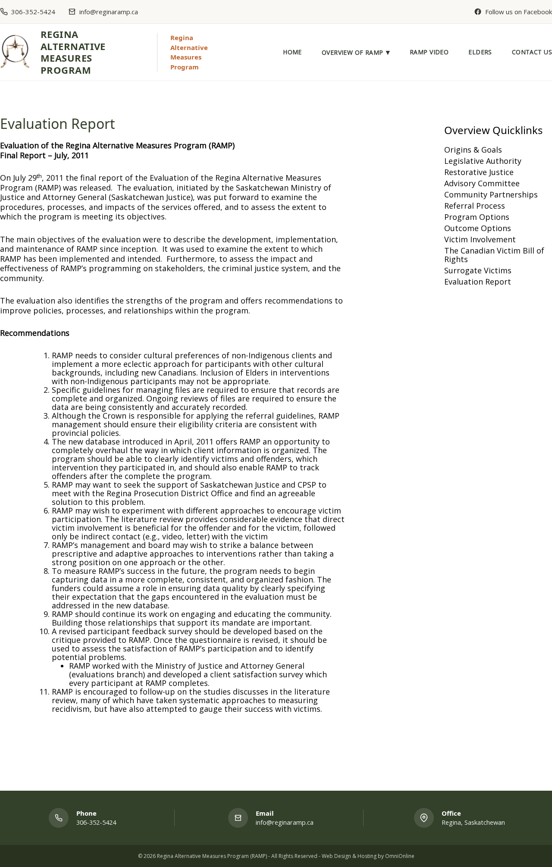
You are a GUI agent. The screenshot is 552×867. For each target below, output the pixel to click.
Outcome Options (477, 228)
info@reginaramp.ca (108, 12)
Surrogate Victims (477, 270)
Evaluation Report (477, 281)
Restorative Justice (479, 172)
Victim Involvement (480, 239)
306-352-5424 (33, 12)
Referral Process (474, 205)
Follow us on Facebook (518, 12)
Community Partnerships (491, 194)
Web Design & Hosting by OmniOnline (368, 856)
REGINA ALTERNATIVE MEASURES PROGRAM (73, 52)
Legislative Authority (482, 161)
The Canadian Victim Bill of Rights (494, 254)
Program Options (476, 217)
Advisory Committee (482, 183)
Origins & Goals (473, 149)
